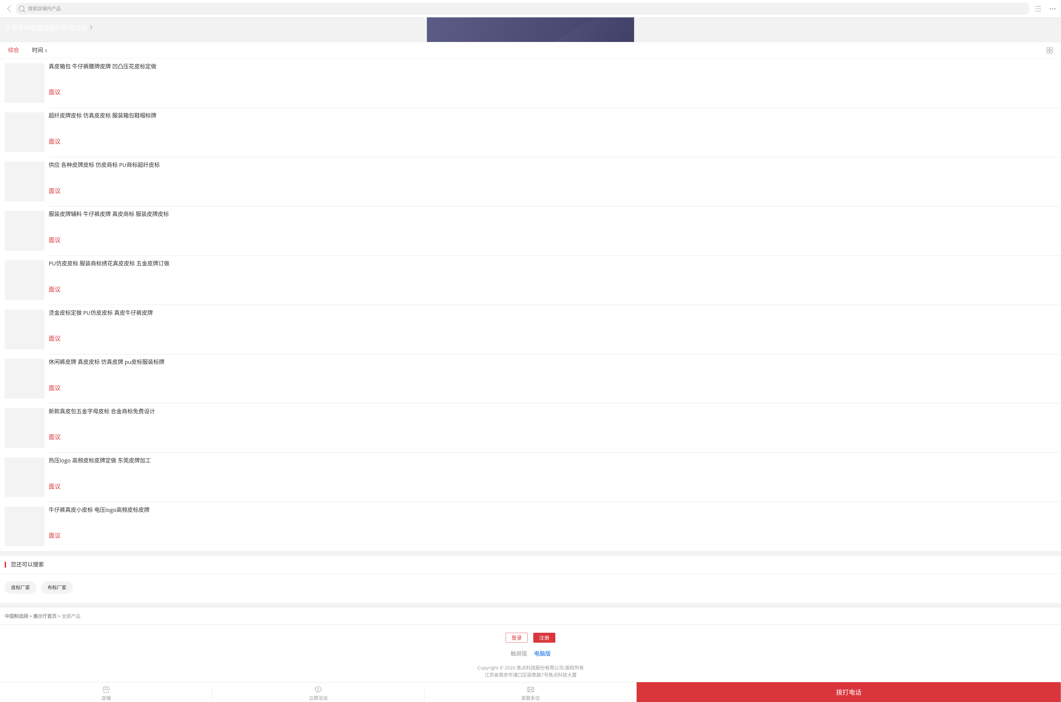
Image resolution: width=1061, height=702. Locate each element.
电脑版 (542, 653)
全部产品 (71, 616)
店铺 (106, 698)
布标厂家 (57, 587)
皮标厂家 (20, 587)
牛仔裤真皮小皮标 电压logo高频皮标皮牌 (99, 510)
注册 (544, 637)
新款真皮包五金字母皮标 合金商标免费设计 (102, 411)
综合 (13, 50)
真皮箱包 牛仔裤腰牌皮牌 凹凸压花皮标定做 (102, 66)
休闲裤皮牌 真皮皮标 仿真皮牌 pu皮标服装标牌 (106, 362)
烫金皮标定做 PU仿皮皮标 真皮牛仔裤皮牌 (101, 313)
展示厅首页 (45, 616)
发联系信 (530, 698)
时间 (38, 50)
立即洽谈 (318, 698)
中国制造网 (16, 616)
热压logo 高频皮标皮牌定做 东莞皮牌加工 (100, 460)
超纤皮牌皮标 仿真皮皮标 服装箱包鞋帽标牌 (102, 115)
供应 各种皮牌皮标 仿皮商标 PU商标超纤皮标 (104, 165)
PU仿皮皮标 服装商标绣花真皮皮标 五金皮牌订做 (109, 263)
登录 (516, 637)
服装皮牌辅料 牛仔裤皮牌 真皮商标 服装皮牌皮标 (109, 214)
